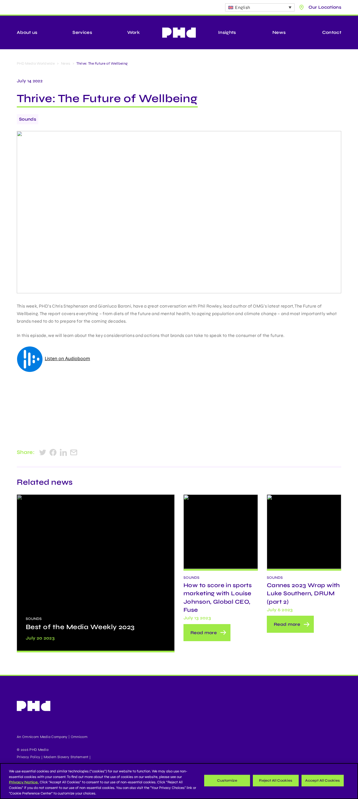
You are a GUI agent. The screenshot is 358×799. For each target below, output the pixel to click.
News (279, 32)
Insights (227, 32)
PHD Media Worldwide (36, 63)
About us (27, 32)
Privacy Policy (28, 757)
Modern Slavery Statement (66, 757)
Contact (331, 32)
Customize (227, 780)
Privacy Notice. (24, 782)
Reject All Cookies (275, 780)
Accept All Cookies (322, 780)
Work (133, 32)
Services (82, 32)
